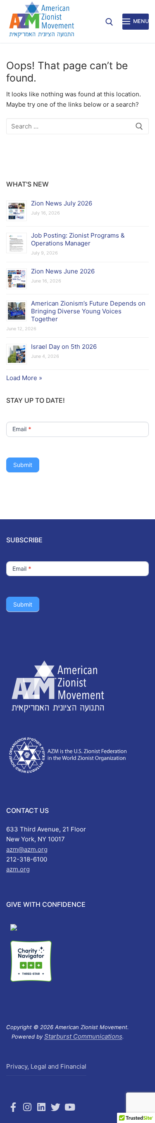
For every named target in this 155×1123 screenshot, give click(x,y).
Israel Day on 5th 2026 (64, 346)
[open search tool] (109, 22)
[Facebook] (13, 1107)
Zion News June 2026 (63, 271)
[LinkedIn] (41, 1107)
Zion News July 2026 (61, 203)
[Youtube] (69, 1107)
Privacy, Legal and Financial (46, 1066)
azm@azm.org (27, 849)
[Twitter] (55, 1107)
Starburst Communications (83, 1036)
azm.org (18, 869)
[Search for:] (77, 126)
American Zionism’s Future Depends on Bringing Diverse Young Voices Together (88, 311)
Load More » (24, 378)
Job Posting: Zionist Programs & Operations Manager (78, 239)
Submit (22, 464)
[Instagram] (27, 1107)
